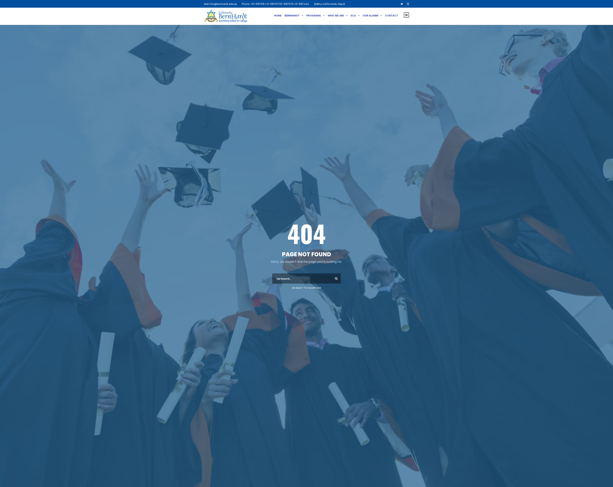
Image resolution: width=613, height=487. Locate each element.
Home (277, 15)
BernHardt (292, 15)
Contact (391, 15)
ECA (353, 15)
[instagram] (408, 4)
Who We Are (336, 15)
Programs (313, 15)
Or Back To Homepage (306, 288)
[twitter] (402, 4)
